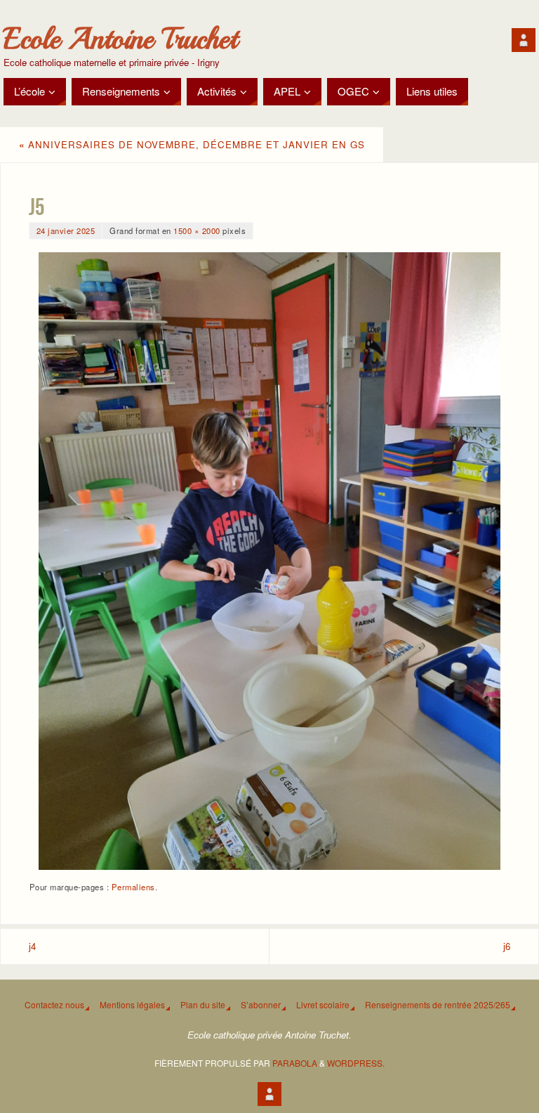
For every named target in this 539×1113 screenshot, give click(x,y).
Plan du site (202, 1004)
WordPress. (356, 1063)
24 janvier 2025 (65, 230)
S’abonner (261, 1004)
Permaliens (133, 886)
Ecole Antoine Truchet (120, 39)
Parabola (294, 1063)
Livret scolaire (323, 1004)
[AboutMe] (523, 40)
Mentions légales (132, 1004)
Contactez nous (54, 1004)
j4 (32, 946)
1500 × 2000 (196, 230)
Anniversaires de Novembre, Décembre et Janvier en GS (192, 144)
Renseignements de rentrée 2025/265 (437, 1004)
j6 (506, 946)
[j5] (269, 560)
